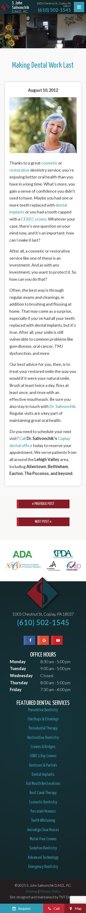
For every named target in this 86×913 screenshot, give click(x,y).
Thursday (19, 682)
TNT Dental (67, 897)
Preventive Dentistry (43, 710)
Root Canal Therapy (43, 793)
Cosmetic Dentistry (43, 802)
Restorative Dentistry (43, 738)
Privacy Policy (50, 891)
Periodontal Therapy (43, 728)
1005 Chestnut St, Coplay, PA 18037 (43, 614)
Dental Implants (43, 775)
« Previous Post (43, 504)
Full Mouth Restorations (43, 784)
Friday (16, 689)
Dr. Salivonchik (62, 406)
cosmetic (49, 162)
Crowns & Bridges (43, 747)
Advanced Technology (43, 858)
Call (22, 438)
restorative (19, 169)
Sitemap (32, 891)
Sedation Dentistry (43, 848)
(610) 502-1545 (54, 10)
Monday (18, 661)
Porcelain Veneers (43, 811)
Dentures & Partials (43, 765)
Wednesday (21, 675)
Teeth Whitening (43, 821)
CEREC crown (33, 218)
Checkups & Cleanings (43, 719)
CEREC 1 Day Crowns (43, 756)
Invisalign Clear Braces (43, 830)
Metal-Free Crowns (43, 839)
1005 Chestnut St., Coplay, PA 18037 (53, 5)
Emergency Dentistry (43, 867)
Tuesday (18, 668)
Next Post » (43, 522)
